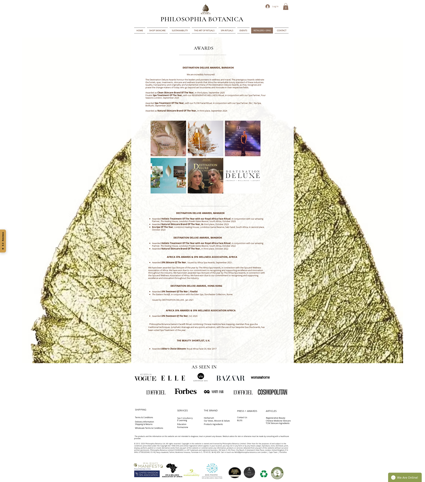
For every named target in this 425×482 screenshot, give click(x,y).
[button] (286, 6)
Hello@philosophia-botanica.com (247, 452)
